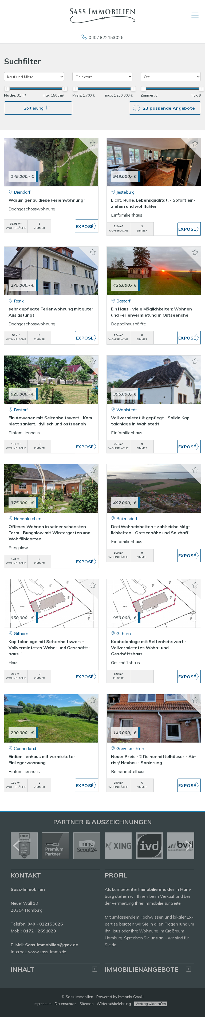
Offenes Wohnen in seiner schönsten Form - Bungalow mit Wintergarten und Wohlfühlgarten (49, 532)
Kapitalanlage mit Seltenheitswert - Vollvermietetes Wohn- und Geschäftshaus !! (49, 647)
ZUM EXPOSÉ (86, 226)
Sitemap (86, 1003)
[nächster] (188, 845)
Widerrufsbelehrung (114, 1003)
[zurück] (17, 845)
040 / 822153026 (106, 37)
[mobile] (195, 15)
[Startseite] (102, 15)
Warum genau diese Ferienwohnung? (47, 200)
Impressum (43, 1003)
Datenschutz (66, 1003)
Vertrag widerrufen (151, 1004)
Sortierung (34, 108)
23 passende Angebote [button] (169, 108)
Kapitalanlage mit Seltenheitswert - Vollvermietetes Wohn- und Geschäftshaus (149, 647)
